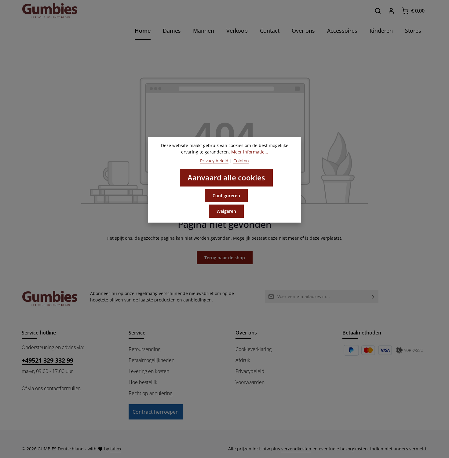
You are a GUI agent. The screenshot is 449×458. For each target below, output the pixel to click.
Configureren (226, 195)
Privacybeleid (250, 371)
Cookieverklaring (253, 349)
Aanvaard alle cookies (226, 177)
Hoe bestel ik (143, 382)
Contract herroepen (156, 411)
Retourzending (144, 349)
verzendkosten (296, 449)
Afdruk (242, 360)
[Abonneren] (373, 296)
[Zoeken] (378, 11)
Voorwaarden (250, 382)
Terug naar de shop (224, 257)
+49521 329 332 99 (47, 360)
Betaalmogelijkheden (151, 360)
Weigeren (226, 211)
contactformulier (62, 388)
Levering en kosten (149, 371)
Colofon (241, 161)
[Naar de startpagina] (50, 10)
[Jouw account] (391, 11)
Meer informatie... (249, 152)
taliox (115, 449)
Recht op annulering (150, 393)
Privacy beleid (214, 161)
